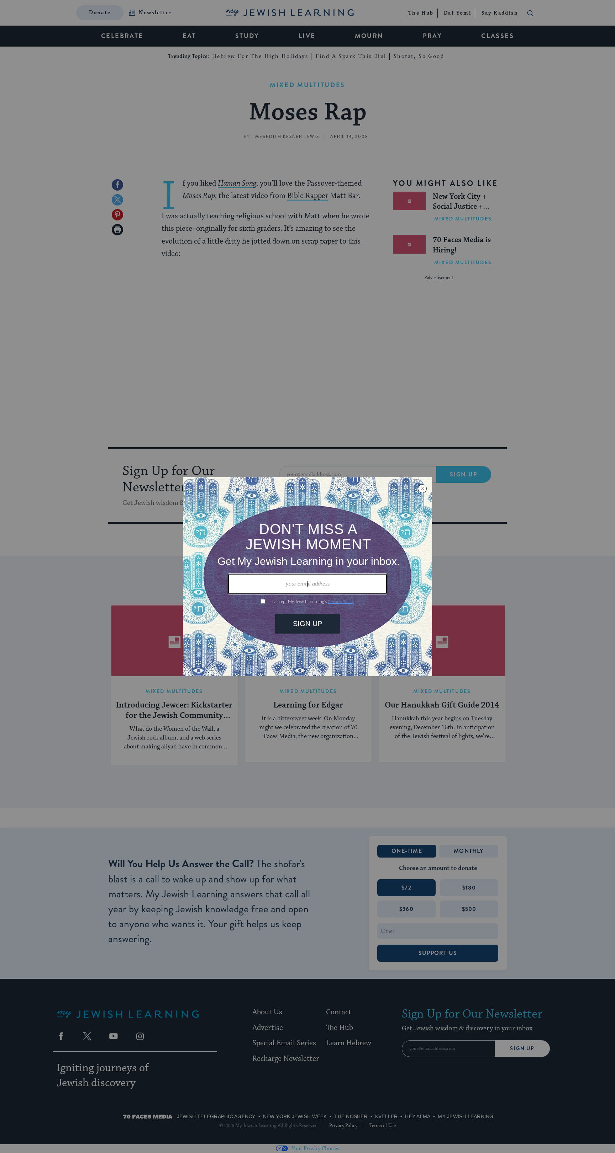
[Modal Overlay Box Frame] (307, 576)
